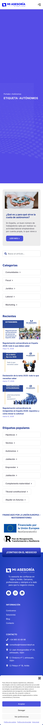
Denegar (21, 710)
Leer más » (15, 238)
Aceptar (21, 704)
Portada (7, 94)
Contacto (10, 623)
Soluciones (10, 615)
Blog (8, 619)
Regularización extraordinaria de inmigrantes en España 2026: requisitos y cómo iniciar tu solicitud (21, 411)
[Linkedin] (22, 593)
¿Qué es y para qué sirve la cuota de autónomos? (21, 216)
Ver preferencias (22, 717)
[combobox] (21, 254)
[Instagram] (15, 593)
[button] (39, 678)
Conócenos (11, 610)
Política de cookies (10, 722)
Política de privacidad (24, 722)
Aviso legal (35, 722)
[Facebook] (8, 593)
